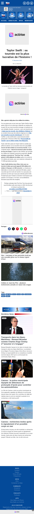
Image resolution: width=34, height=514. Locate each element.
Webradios (29, 20)
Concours (17, 490)
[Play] (2, 14)
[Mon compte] (31, 3)
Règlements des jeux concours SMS (17, 509)
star (23, 294)
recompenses (28, 294)
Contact (17, 470)
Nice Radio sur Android (17, 502)
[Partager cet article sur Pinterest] (17, 229)
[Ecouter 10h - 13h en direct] (17, 309)
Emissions (17, 488)
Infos (21, 20)
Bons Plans (13, 20)
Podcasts (17, 495)
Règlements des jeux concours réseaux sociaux (17, 507)
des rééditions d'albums (23, 131)
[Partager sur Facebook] (9, 229)
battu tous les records (8, 131)
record (3, 294)
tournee (19, 294)
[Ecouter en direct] (24, 3)
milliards (8, 296)
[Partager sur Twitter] (13, 229)
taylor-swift (8, 294)
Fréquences (17, 476)
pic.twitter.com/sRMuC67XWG (18, 189)
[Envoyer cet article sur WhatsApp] (21, 229)
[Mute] (29, 9)
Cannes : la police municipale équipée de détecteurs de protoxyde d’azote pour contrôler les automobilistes (16, 383)
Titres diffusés (17, 474)
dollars (3, 296)
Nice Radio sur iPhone (17, 500)
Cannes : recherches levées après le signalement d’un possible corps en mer (16, 424)
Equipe (17, 472)
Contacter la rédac (17, 483)
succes (14, 294)
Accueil (4, 20)
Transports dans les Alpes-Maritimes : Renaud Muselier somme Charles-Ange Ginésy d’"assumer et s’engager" (14, 340)
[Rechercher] (28, 3)
